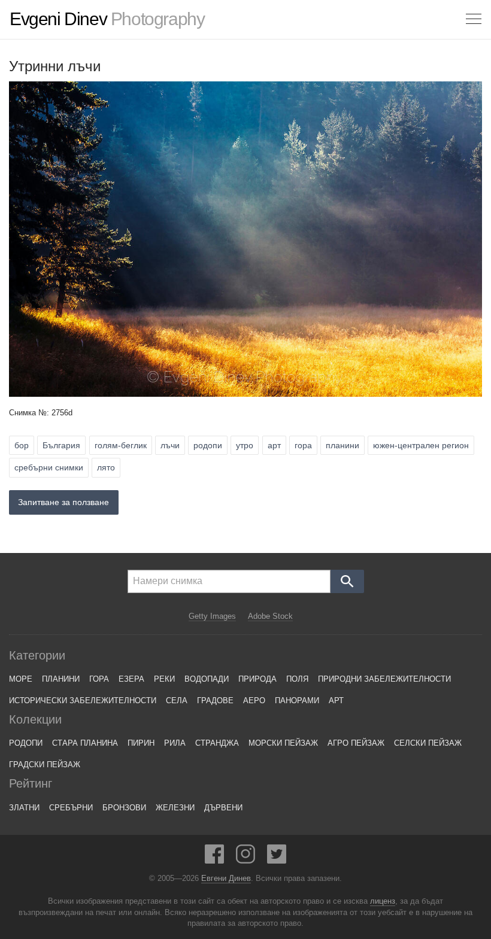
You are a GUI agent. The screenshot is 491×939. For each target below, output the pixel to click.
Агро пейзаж (356, 743)
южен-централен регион (421, 445)
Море (20, 678)
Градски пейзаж (44, 764)
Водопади (206, 678)
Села (176, 700)
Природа (257, 678)
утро (244, 445)
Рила (175, 743)
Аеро (254, 700)
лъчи (170, 445)
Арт (336, 700)
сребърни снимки (48, 467)
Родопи (26, 743)
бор (21, 445)
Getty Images (212, 616)
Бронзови (124, 807)
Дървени (223, 807)
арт (274, 445)
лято (106, 467)
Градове (215, 700)
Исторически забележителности (82, 700)
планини (342, 445)
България (61, 445)
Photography (107, 19)
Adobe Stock (270, 616)
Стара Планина (85, 743)
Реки (164, 678)
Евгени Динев (226, 878)
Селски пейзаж (428, 743)
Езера (131, 678)
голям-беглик (121, 445)
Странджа (217, 743)
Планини (61, 678)
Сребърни (71, 807)
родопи (207, 445)
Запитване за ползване (63, 502)
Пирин (141, 743)
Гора (99, 678)
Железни (175, 807)
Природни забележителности (384, 678)
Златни (24, 807)
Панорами (297, 700)
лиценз (382, 901)
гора (303, 445)
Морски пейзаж (283, 743)
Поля (297, 678)
